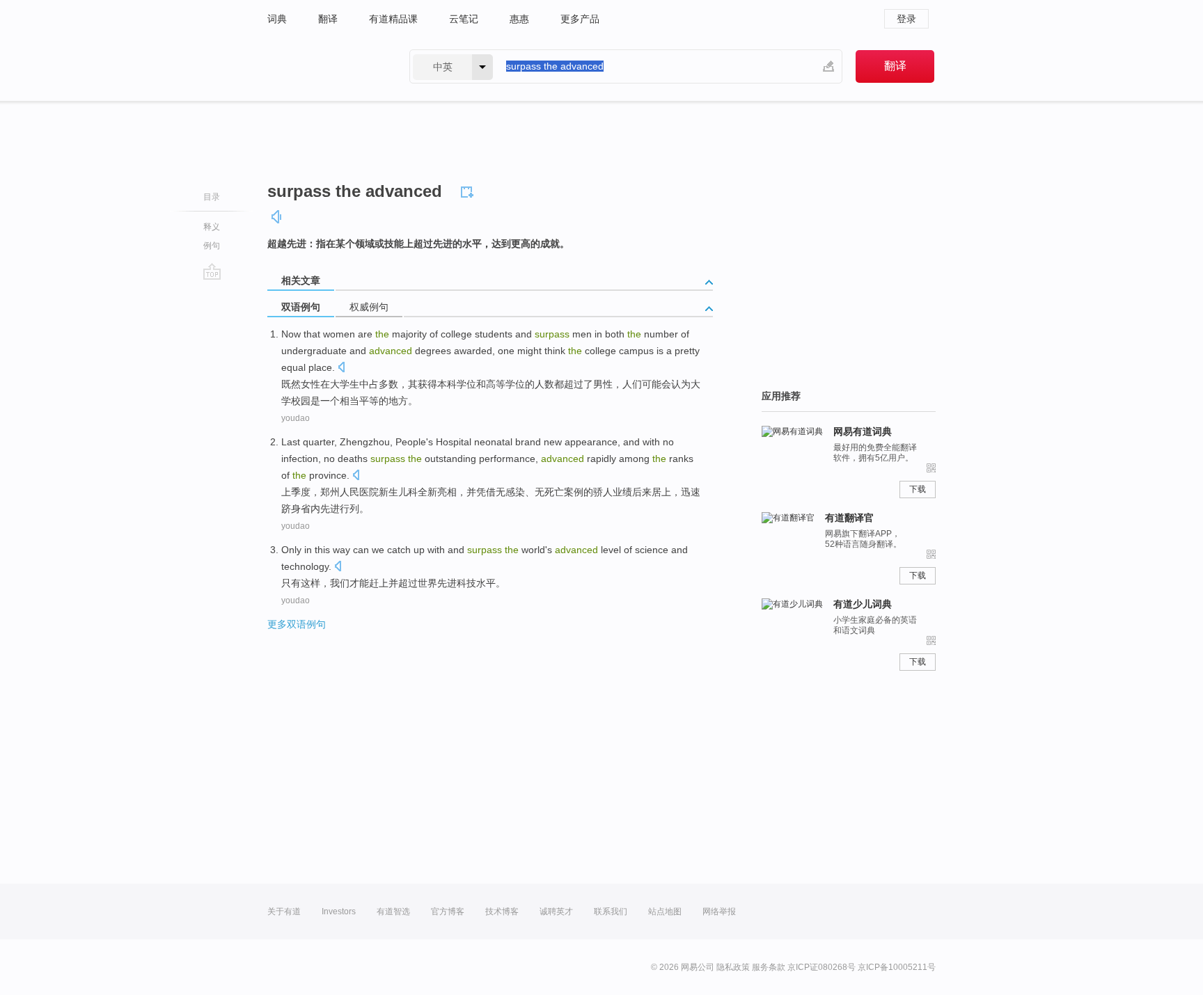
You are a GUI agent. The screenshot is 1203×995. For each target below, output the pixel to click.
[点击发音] (341, 368)
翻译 (328, 18)
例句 (211, 245)
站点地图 (665, 911)
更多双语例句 (296, 624)
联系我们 (610, 911)
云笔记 (463, 18)
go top (212, 271)
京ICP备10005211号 (897, 967)
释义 (211, 227)
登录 (906, 18)
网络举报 (719, 911)
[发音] (277, 216)
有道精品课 (393, 18)
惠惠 (519, 18)
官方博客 (447, 911)
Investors (339, 911)
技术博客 (502, 911)
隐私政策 (733, 967)
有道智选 (393, 911)
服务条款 (768, 967)
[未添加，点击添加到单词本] (469, 190)
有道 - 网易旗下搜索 (324, 66)
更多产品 (579, 18)
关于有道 (284, 911)
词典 (277, 18)
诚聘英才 (556, 911)
